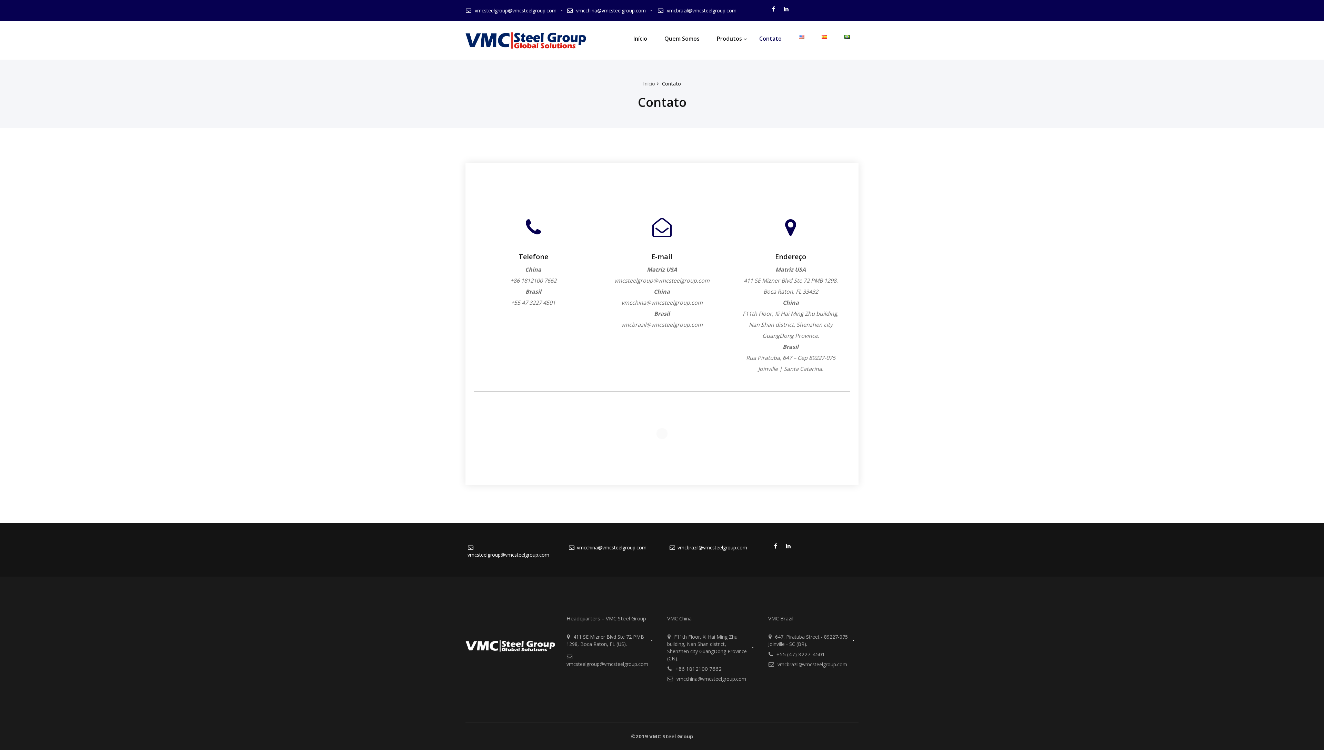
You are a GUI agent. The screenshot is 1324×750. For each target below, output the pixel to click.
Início (640, 38)
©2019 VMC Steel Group (662, 736)
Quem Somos (682, 38)
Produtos (729, 38)
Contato (770, 38)
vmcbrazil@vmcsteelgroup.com (701, 10)
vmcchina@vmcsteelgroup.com (611, 10)
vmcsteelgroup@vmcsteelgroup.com (515, 10)
